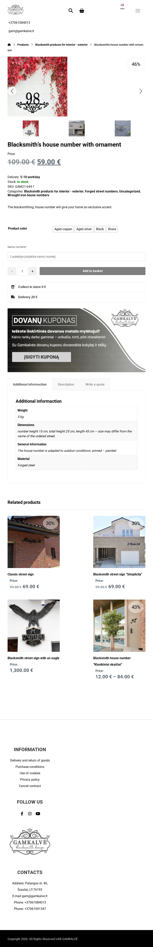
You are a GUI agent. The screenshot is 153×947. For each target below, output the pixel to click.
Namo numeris (17, 247)
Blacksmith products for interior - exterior (53, 191)
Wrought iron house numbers (28, 195)
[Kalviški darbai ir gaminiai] (16, 9)
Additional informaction (30, 384)
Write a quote (95, 384)
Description (66, 384)
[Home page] (9, 44)
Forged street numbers (101, 191)
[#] (22, 814)
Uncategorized (129, 191)
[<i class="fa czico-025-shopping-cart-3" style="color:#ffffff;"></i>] (81, 10)
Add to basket (93, 271)
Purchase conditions (30, 767)
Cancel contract (30, 786)
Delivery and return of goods (30, 760)
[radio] (63, 229)
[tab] (30, 384)
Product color (17, 228)
